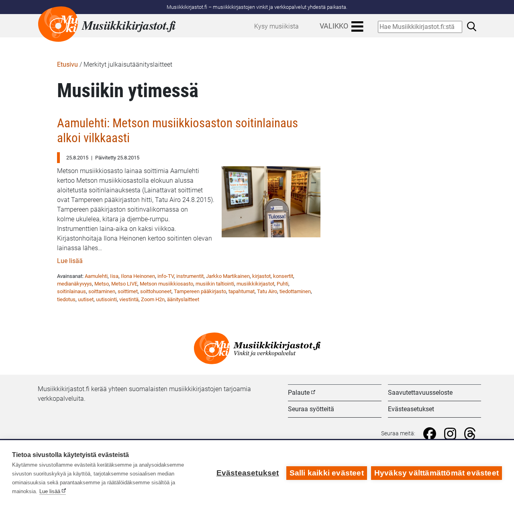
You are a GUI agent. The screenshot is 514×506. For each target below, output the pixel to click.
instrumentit (190, 276)
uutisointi (106, 299)
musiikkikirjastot (255, 284)
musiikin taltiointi (215, 284)
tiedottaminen (295, 291)
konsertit (283, 276)
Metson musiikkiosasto (166, 284)
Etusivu (67, 64)
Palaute (299, 392)
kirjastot (261, 276)
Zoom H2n (153, 299)
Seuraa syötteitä (311, 409)
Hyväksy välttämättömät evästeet (436, 473)
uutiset (86, 299)
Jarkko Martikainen (228, 276)
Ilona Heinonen (138, 276)
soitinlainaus (71, 291)
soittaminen (101, 291)
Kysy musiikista (276, 26)
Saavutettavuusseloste (420, 392)
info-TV (165, 276)
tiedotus (66, 299)
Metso (101, 284)
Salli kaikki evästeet (327, 473)
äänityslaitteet (183, 299)
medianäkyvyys (74, 284)
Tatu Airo (267, 291)
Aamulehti (96, 276)
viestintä (129, 299)
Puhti (282, 284)
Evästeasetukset (411, 409)
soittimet (128, 291)
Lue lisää (70, 261)
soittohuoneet (155, 291)
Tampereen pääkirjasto (200, 291)
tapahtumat (241, 291)
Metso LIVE (124, 284)
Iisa (114, 276)
